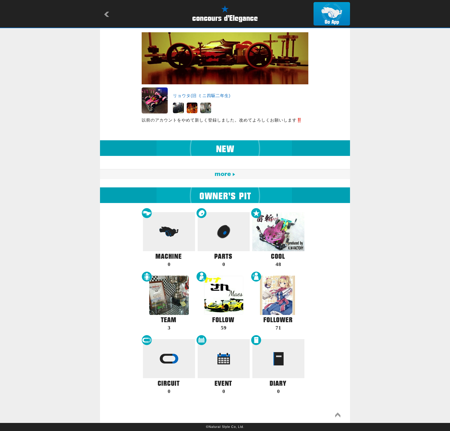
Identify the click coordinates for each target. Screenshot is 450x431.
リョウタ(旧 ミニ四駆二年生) (201, 95)
